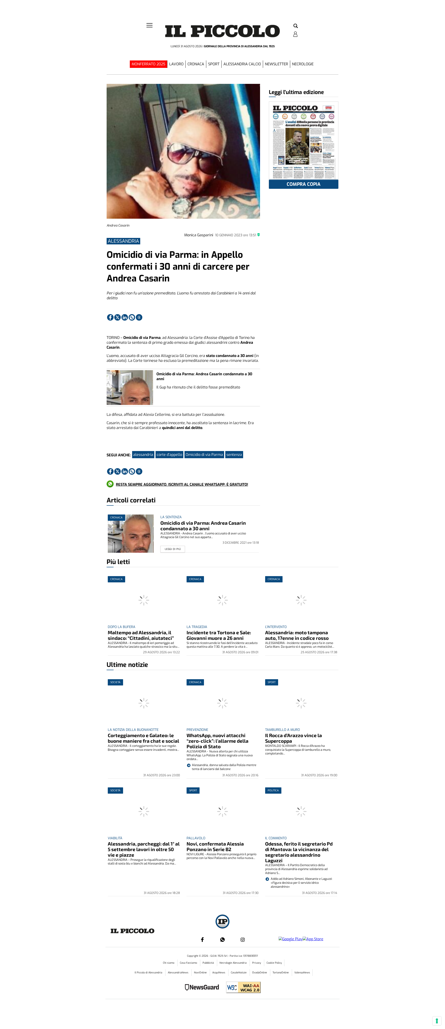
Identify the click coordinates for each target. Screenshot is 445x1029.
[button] (295, 26)
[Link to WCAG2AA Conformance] (241, 988)
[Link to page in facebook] (110, 317)
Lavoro (176, 64)
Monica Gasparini (198, 235)
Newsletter (276, 64)
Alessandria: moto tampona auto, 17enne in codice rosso (297, 635)
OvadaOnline (260, 972)
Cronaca (196, 64)
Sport (213, 64)
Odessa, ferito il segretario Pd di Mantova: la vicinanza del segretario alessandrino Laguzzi (299, 852)
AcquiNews (219, 972)
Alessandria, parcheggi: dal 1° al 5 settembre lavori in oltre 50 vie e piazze (144, 849)
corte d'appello (169, 454)
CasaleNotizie (239, 972)
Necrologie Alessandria (233, 963)
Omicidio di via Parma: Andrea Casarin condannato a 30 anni (203, 525)
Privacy (257, 963)
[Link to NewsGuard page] (203, 988)
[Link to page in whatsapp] (132, 317)
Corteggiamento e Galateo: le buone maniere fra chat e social (143, 738)
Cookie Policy (274, 963)
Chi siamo (169, 963)
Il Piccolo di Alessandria (149, 972)
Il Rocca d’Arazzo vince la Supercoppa (293, 738)
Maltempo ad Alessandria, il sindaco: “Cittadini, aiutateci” (141, 635)
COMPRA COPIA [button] (304, 184)
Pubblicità (209, 963)
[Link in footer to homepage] (222, 922)
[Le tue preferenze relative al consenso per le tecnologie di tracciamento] (436, 1020)
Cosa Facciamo (189, 963)
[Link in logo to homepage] (222, 32)
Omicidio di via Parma (204, 454)
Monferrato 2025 (148, 64)
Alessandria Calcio (242, 64)
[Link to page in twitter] (117, 317)
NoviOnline (200, 972)
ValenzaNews (302, 972)
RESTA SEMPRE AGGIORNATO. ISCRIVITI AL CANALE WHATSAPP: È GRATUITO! (182, 484)
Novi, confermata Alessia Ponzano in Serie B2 (215, 846)
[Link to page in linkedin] (124, 317)
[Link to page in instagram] (242, 939)
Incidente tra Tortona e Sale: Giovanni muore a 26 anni (219, 635)
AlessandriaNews (178, 972)
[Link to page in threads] (139, 317)
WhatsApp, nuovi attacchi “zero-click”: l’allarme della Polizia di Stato (217, 740)
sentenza (234, 454)
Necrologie (303, 64)
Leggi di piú (173, 549)
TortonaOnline (281, 972)
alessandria (143, 454)
